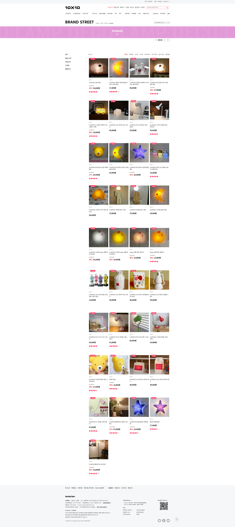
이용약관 (80, 488)
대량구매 (116, 7)
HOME (97, 23)
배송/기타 (68, 58)
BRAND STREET (79, 22)
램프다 (90, 80)
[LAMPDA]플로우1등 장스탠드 (97, 464)
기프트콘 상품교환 (140, 510)
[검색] (167, 7)
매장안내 (130, 488)
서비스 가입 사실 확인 (101, 507)
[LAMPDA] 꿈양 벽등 (95, 82)
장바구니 (166, 1)
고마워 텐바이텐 (126, 514)
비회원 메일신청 (140, 512)
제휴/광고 (117, 488)
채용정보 (73, 488)
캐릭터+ (122, 7)
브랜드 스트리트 (104, 23)
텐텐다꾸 (68, 69)
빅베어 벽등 (112, 379)
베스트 (132, 7)
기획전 (127, 7)
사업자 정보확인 (106, 503)
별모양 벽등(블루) (155, 422)
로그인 (146, 1)
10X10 (72, 7)
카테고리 (68, 62)
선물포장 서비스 (126, 512)
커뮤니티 (110, 7)
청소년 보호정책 (99, 488)
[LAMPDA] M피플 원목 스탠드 (117, 210)
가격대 (67, 65)
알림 (155, 1)
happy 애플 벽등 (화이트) (137, 252)
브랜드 (143, 7)
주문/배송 (160, 1)
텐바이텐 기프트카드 (127, 510)
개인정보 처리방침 (89, 488)
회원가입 (150, 1)
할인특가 (137, 7)
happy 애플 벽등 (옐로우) (157, 252)
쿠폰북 (137, 514)
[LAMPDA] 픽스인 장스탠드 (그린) (139, 337)
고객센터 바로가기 (126, 500)
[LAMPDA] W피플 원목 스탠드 (138, 210)
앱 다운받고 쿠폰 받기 (162, 500)
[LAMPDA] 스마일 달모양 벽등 (158, 210)
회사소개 (67, 488)
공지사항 (123, 488)
